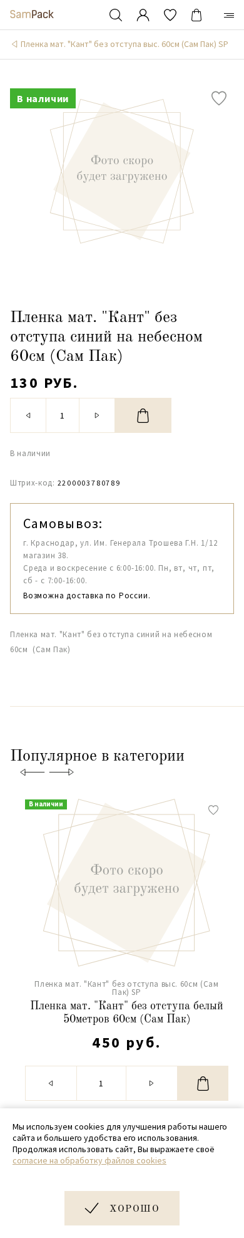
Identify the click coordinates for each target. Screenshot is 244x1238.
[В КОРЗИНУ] (143, 415)
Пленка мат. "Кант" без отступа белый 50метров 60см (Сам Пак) (126, 1013)
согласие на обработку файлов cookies (89, 1160)
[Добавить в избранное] (219, 98)
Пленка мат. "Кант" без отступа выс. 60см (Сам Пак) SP (124, 43)
